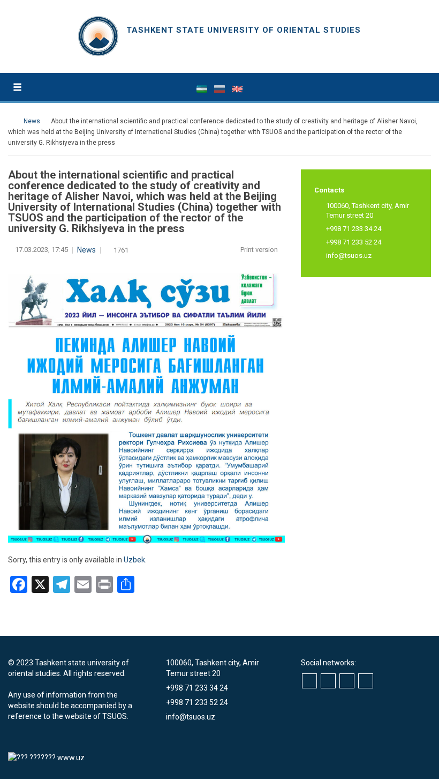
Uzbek (134, 559)
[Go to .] (13, 121)
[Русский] (220, 88)
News (86, 250)
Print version (259, 250)
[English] (237, 88)
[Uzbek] (202, 88)
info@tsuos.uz (349, 255)
